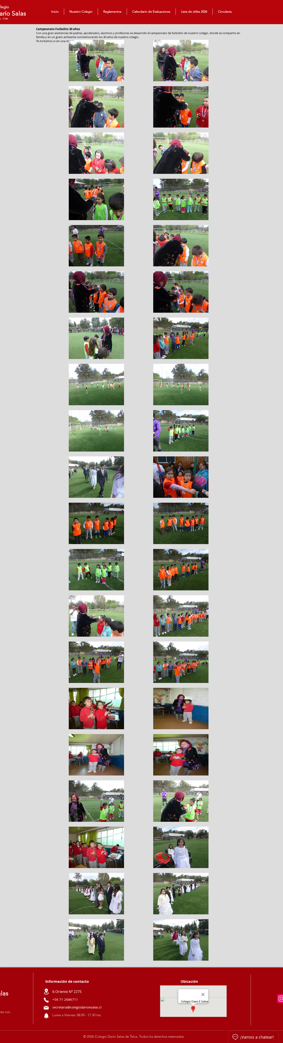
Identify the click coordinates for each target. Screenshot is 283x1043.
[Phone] (46, 1000)
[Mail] (46, 1008)
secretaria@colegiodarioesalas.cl (76, 1007)
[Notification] (46, 1016)
